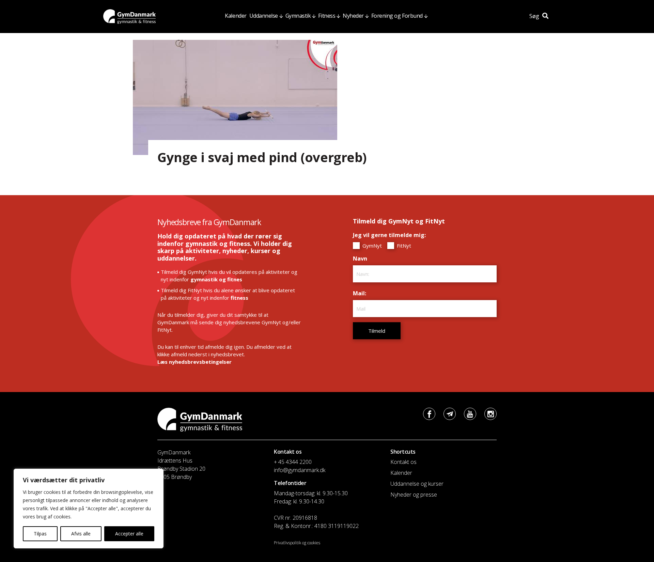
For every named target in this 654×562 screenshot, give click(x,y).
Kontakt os (403, 462)
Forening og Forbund (397, 15)
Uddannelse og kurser (416, 483)
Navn (362, 258)
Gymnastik (298, 15)
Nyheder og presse (413, 494)
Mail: (361, 293)
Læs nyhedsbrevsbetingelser (194, 361)
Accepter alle (129, 533)
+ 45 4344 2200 (293, 462)
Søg (535, 16)
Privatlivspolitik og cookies (297, 543)
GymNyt (371, 245)
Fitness (326, 15)
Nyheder (353, 15)
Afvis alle (81, 533)
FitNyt (403, 245)
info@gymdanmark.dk (299, 470)
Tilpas (40, 533)
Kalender (235, 15)
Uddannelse (263, 15)
